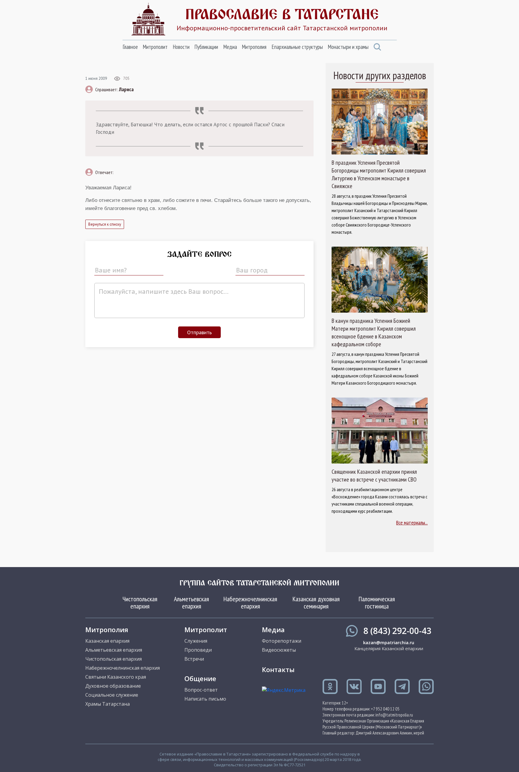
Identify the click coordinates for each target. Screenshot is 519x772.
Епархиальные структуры (297, 46)
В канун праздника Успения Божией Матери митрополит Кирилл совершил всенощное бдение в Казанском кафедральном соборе (374, 332)
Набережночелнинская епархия (250, 602)
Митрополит (155, 46)
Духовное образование (113, 686)
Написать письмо (205, 699)
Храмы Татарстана (107, 704)
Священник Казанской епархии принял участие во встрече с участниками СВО (374, 475)
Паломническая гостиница (377, 602)
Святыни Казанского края (115, 677)
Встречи (194, 659)
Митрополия (254, 46)
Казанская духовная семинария (316, 602)
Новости (181, 46)
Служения (195, 641)
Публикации (206, 46)
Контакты (278, 669)
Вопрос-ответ (201, 690)
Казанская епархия (107, 641)
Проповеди (198, 650)
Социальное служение (111, 695)
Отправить (199, 332)
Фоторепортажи (281, 641)
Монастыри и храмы (348, 46)
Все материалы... (412, 522)
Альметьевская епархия (191, 602)
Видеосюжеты (279, 650)
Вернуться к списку (104, 224)
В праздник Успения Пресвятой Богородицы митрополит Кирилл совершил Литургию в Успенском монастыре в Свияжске (379, 174)
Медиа (230, 46)
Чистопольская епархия (140, 602)
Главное (130, 46)
